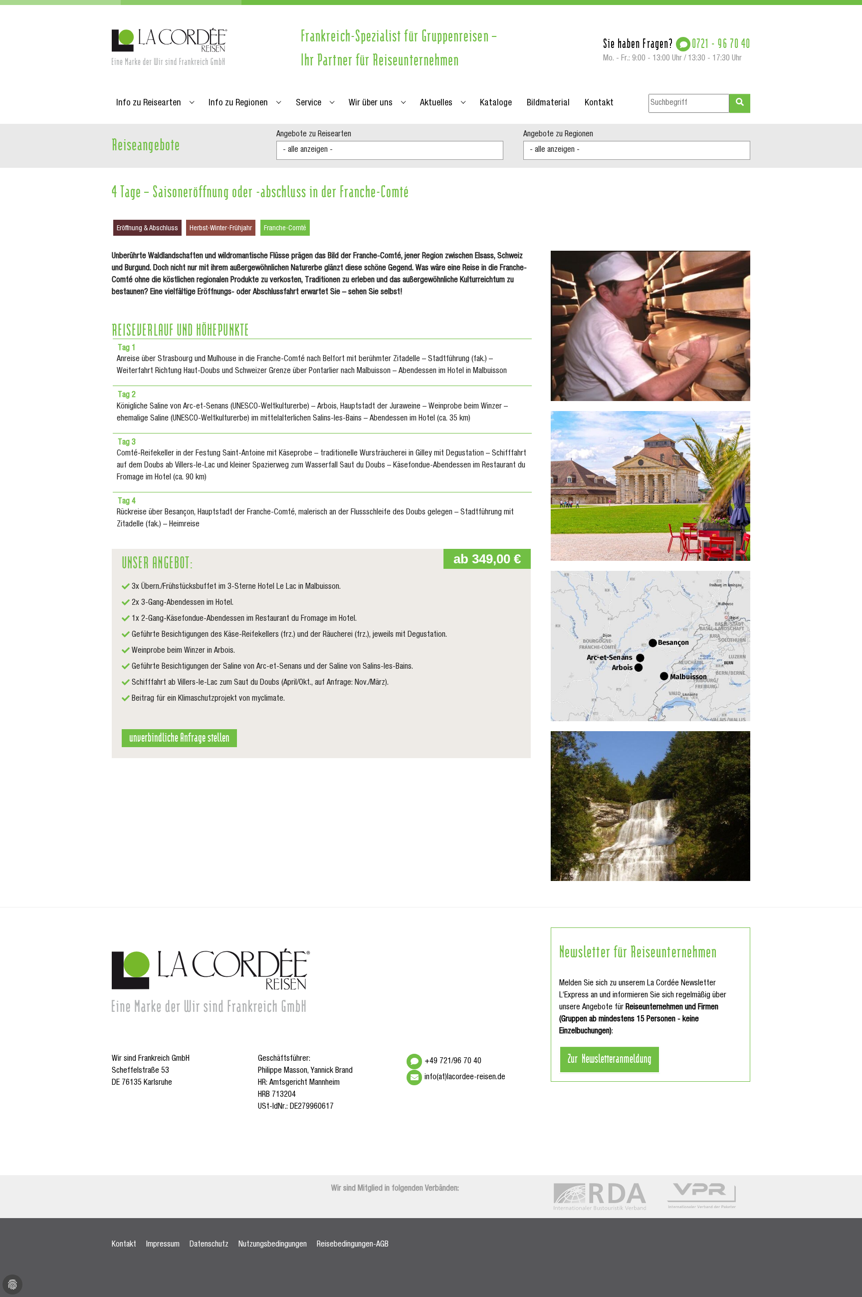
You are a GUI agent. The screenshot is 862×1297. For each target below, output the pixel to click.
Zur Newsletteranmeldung (609, 1057)
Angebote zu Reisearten (313, 135)
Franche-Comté (285, 228)
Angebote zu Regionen (558, 135)
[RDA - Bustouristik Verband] (599, 1196)
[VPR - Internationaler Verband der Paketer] (701, 1195)
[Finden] (739, 103)
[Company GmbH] (170, 46)
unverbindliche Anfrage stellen (179, 736)
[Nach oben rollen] (840, 1275)
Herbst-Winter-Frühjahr (221, 228)
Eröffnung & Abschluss (147, 228)
